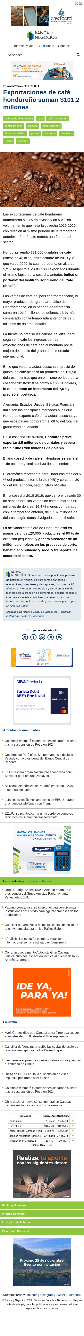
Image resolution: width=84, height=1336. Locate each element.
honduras (50, 133)
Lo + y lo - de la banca (16, 1222)
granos (34, 133)
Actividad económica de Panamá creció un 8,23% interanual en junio (39, 787)
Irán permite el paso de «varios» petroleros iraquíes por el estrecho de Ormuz (43, 1062)
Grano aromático (15, 133)
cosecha (32, 125)
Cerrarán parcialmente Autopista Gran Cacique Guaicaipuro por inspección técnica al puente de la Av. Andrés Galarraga (42, 956)
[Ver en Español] (80, 3)
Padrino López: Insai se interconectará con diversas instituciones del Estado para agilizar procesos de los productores (41, 911)
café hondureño (57, 118)
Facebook (37, 615)
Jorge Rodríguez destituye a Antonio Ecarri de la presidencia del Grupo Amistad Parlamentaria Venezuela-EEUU (38, 893)
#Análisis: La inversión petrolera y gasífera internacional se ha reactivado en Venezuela (35, 940)
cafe (40, 118)
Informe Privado (24, 46)
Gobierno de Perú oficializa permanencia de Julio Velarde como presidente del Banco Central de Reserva (39, 758)
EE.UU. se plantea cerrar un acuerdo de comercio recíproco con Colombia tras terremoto (39, 815)
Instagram (12, 615)
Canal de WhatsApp (45, 611)
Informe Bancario (13, 1213)
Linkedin (32, 1295)
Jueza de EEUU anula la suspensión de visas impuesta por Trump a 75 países (36, 1075)
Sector (9, 141)
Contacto (64, 46)
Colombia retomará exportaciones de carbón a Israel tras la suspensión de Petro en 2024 (41, 742)
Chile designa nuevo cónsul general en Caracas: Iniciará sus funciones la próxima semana (38, 1103)
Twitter (24, 615)
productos (67, 133)
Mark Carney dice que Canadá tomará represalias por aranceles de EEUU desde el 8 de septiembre (42, 1034)
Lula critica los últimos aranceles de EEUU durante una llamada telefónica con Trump (40, 801)
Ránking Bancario (14, 1205)
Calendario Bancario (15, 1231)
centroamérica (13, 125)
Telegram (65, 611)
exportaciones (51, 125)
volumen (23, 141)
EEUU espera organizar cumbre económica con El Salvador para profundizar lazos (40, 774)
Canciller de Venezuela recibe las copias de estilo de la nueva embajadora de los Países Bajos (41, 926)
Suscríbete (46, 46)
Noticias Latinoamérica (19, 118)
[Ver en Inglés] (76, 3)
